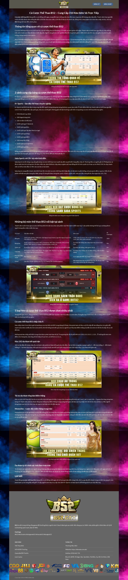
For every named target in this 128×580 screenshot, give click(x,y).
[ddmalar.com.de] (64, 4)
